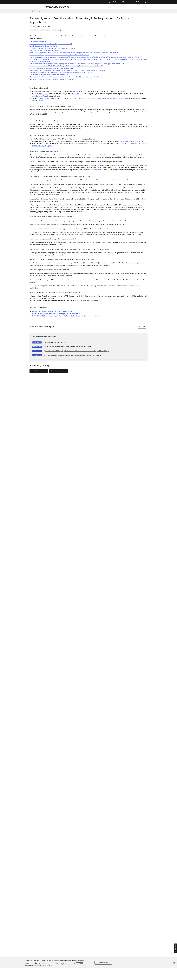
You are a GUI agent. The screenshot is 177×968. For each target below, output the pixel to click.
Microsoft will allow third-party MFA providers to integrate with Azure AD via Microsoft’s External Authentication (66, 77)
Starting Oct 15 (43, 94)
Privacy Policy (79, 962)
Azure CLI (35, 96)
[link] (55, 342)
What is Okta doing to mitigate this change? (44, 46)
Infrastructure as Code (120, 98)
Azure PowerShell (44, 96)
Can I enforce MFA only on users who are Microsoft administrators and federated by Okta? (59, 55)
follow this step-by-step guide (42, 146)
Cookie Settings (103, 962)
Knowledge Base (39, 11)
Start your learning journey (58, 371)
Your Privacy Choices (38, 964)
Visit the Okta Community (38, 371)
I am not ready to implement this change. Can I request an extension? (52, 68)
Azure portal (75, 94)
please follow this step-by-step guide (132, 141)
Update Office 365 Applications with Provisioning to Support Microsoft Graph (57, 314)
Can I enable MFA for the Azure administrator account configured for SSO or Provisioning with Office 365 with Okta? (67, 70)
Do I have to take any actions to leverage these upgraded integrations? (53, 48)
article (127, 263)
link (75, 242)
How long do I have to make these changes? (44, 50)
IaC (55, 96)
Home (29, 11)
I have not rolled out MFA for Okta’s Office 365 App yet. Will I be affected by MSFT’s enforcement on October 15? (66, 66)
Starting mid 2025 (44, 98)
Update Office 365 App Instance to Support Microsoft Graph (52, 311)
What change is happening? (39, 41)
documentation (96, 169)
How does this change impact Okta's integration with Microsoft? (51, 44)
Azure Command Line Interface (84, 98)
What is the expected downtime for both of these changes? (49, 75)
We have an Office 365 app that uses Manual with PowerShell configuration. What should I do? (61, 72)
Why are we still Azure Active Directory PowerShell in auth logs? (52, 79)
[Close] (174, 963)
